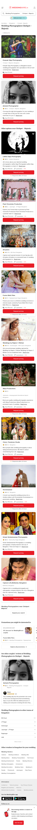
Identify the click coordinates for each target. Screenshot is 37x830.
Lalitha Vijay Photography (12, 156)
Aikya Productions (9, 388)
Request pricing (18, 76)
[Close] (34, 807)
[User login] (34, 7)
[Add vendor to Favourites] (33, 37)
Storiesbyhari (7, 490)
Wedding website (28, 790)
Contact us (4, 785)
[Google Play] (20, 800)
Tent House (30, 758)
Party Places (28, 770)
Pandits (3, 770)
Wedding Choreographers (8, 773)
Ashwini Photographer (10, 106)
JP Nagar (4, 722)
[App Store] (7, 800)
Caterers (3, 754)
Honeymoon (19, 764)
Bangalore (12, 23)
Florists (18, 761)
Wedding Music (5, 758)
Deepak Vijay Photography (12, 60)
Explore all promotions (17, 647)
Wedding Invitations (13, 754)
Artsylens (6, 250)
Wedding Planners (27, 761)
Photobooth (11, 770)
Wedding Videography (7, 764)
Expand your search (18, 613)
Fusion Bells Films (9, 295)
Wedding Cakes (19, 767)
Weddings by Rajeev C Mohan (13, 343)
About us (18, 787)
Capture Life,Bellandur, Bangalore (15, 583)
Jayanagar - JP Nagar (7, 729)
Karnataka (4, 23)
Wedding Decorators (7, 767)
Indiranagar (4, 726)
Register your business (7, 787)
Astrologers (20, 770)
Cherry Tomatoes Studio (11, 442)
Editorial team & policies (8, 790)
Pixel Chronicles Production (12, 204)
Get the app (18, 823)
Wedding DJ (29, 767)
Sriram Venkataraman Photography (15, 537)
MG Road (4, 718)
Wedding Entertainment (7, 761)
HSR (2, 737)
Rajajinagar (4, 733)
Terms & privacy (14, 785)
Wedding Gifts (25, 754)
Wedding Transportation (18, 758)
